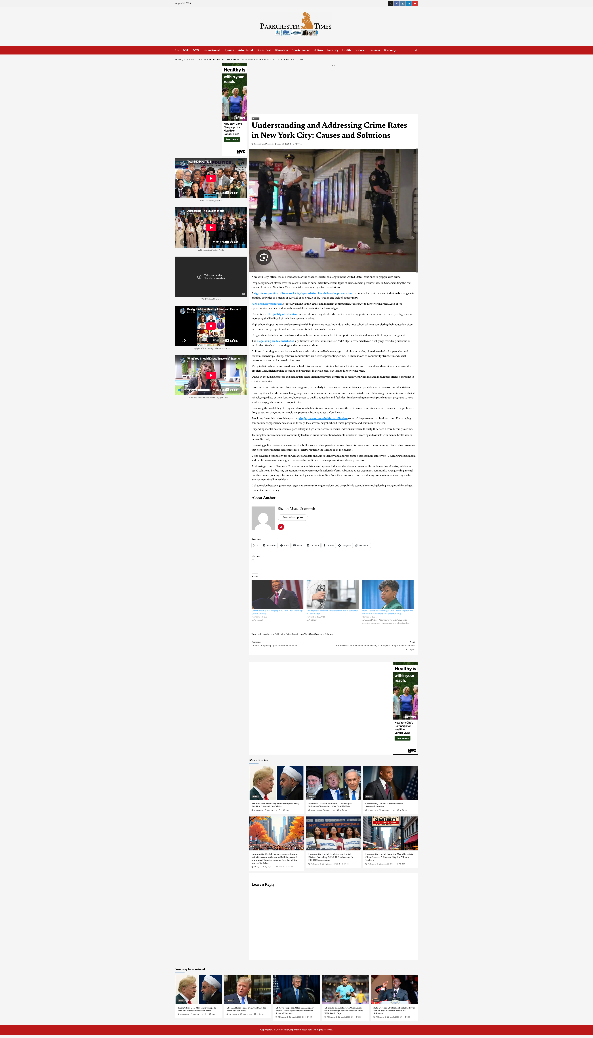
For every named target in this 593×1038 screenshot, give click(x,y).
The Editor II (258, 810)
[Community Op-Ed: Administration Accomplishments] (390, 783)
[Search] (416, 50)
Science (360, 50)
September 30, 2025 (275, 867)
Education (281, 50)
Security (332, 50)
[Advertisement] (333, 91)
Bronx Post (264, 50)
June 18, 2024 (283, 144)
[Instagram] (403, 3)
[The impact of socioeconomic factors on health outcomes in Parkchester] (333, 594)
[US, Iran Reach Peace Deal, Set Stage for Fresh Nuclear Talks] (247, 989)
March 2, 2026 (330, 810)
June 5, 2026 (394, 1017)
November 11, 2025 (389, 810)
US (177, 50)
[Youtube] (415, 3)
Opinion (228, 50)
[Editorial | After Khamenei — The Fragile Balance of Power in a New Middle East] (333, 783)
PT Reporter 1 (373, 810)
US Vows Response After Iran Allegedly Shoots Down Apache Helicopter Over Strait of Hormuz (294, 1011)
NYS (196, 50)
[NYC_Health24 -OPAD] (405, 708)
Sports (327, 1001)
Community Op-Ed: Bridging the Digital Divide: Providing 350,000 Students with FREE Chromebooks (330, 857)
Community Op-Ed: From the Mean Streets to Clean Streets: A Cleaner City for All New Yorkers (389, 857)
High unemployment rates (267, 304)
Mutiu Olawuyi (316, 810)
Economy (390, 50)
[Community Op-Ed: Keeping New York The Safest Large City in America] (278, 594)
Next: (375, 646)
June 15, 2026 (272, 810)
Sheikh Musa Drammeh (263, 144)
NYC (186, 50)
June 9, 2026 (296, 1017)
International (211, 50)
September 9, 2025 (331, 864)
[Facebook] (397, 3)
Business (374, 50)
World (229, 1001)
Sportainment (301, 50)
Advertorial (245, 50)
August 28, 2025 (387, 864)
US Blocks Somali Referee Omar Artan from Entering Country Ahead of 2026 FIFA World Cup (343, 1011)
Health (346, 50)
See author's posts (293, 517)
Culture (319, 50)
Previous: (274, 644)
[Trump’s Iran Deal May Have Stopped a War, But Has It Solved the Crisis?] (276, 783)
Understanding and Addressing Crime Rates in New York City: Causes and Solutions (295, 634)
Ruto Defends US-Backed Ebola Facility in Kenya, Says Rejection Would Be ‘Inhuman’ (394, 1011)
